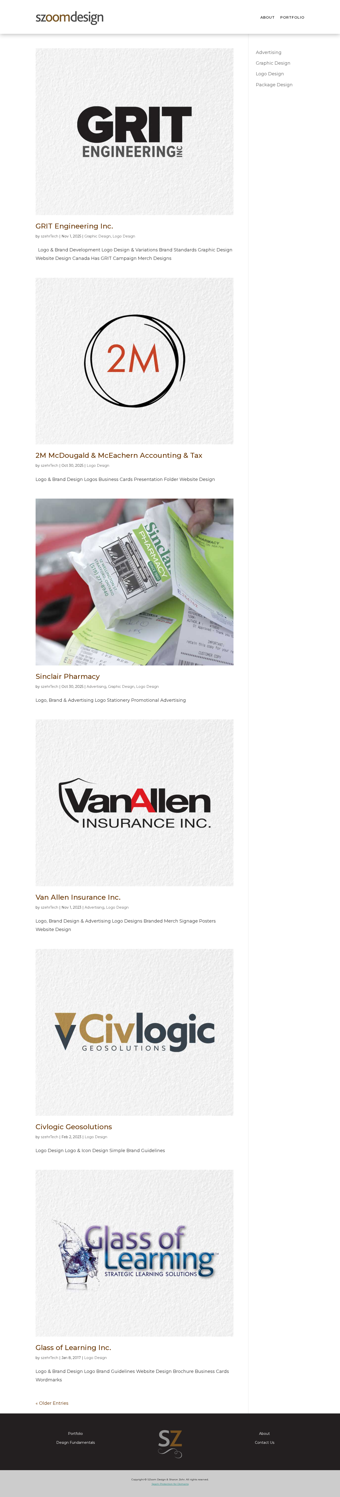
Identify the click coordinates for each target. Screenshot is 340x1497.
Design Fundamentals (75, 1443)
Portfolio (292, 17)
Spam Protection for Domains (170, 1484)
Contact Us (264, 1443)
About (267, 17)
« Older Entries (52, 1403)
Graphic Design (97, 236)
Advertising (96, 686)
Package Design (274, 85)
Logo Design (124, 236)
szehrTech (49, 236)
